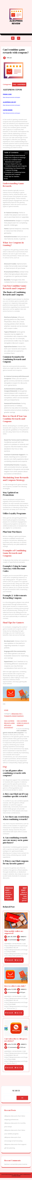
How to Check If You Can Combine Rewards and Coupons (16, 165)
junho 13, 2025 (11, 989)
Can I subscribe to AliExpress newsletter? (15, 1040)
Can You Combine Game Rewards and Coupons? (13, 161)
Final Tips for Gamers (12, 176)
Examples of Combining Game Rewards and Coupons (15, 173)
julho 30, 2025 (11, 937)
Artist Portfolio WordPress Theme (9, 1174)
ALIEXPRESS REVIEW (16, 22)
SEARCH (16, 1090)
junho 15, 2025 (11, 1044)
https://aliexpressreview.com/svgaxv (11, 97)
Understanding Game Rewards (15, 155)
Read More (14, 961)
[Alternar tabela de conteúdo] (25, 152)
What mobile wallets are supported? (13, 932)
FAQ (6, 179)
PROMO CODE (7, 94)
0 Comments (12, 940)
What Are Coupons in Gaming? (15, 157)
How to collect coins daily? (15, 986)
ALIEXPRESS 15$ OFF (9, 102)
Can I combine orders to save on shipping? (23, 723)
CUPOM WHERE (7, 110)
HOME (6, 710)
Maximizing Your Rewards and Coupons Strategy (15, 169)
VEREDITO (23, 937)
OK (22, 1098)
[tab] (13, 38)
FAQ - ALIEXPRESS (19, 84)
